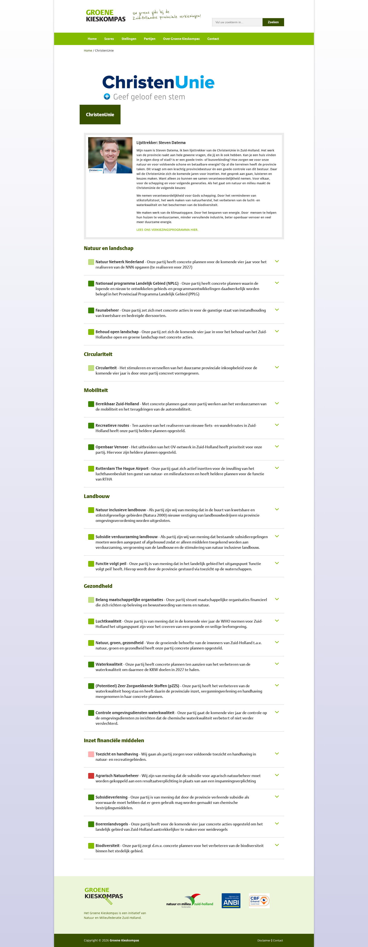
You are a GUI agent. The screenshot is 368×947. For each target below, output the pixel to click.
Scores (109, 39)
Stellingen (129, 39)
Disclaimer (263, 940)
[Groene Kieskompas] (106, 15)
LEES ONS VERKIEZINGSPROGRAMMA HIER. (168, 230)
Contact (213, 39)
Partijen (149, 39)
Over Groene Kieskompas (181, 39)
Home (92, 39)
